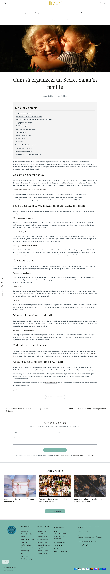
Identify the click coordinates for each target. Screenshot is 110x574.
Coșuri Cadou (41, 548)
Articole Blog (25, 551)
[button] (5, 3)
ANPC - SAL (24, 556)
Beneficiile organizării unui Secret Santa (29, 116)
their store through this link (51, 382)
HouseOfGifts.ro (12, 567)
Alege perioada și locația (24, 123)
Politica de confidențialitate (61, 455)
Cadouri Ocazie (42, 542)
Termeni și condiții (27, 548)
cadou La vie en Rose (61, 280)
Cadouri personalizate (23, 135)
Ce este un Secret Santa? (23, 113)
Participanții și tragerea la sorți (26, 129)
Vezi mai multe (55, 511)
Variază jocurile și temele (24, 148)
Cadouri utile (20, 138)
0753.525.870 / (60, 536)
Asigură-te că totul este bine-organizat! (28, 154)
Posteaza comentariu (55, 450)
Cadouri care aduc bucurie (23, 151)
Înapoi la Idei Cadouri (56, 397)
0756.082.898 (57, 539)
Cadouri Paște (41, 531)
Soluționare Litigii (26, 559)
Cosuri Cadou (41, 534)
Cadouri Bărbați (42, 539)
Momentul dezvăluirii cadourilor (25, 145)
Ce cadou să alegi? (21, 132)
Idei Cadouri (45, 20)
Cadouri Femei (42, 537)
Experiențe (19, 142)
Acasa (39, 20)
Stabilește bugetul (22, 126)
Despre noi (24, 531)
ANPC (23, 553)
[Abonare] (105, 532)
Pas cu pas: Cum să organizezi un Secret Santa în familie (33, 119)
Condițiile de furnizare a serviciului (83, 455)
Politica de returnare (27, 539)
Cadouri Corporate (43, 545)
